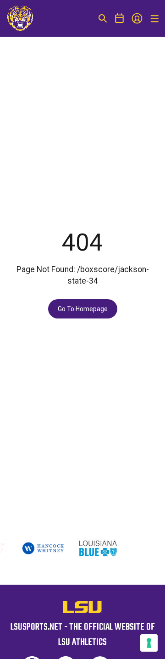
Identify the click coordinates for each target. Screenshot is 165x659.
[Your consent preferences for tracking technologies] (149, 643)
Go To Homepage (83, 309)
